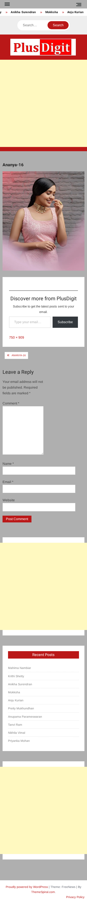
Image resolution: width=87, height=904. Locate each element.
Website (9, 500)
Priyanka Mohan (19, 740)
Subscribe (65, 322)
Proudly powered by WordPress (27, 887)
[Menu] (7, 4)
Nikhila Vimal (16, 732)
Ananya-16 (19, 355)
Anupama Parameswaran (25, 716)
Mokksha (49, 12)
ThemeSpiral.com (43, 892)
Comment (11, 403)
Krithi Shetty (16, 676)
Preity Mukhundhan (21, 708)
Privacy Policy (75, 897)
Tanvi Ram (15, 724)
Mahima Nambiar (19, 668)
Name (8, 463)
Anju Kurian (73, 12)
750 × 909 (16, 337)
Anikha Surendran (21, 12)
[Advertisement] (43, 103)
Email (8, 482)
